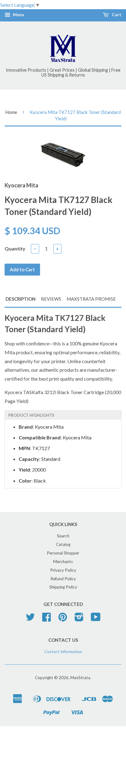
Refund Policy (63, 578)
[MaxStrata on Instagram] (79, 619)
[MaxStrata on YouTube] (96, 619)
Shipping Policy (63, 587)
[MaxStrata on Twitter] (30, 619)
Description (20, 299)
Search (63, 535)
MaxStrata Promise (91, 299)
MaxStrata (80, 677)
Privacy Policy (63, 570)
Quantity (15, 248)
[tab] (63, 414)
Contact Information (63, 651)
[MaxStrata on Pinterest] (62, 619)
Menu (18, 14)
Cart (116, 14)
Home (11, 112)
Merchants (63, 561)
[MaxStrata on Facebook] (46, 619)
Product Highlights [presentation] (31, 415)
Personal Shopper (63, 553)
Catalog (63, 544)
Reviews (51, 299)
